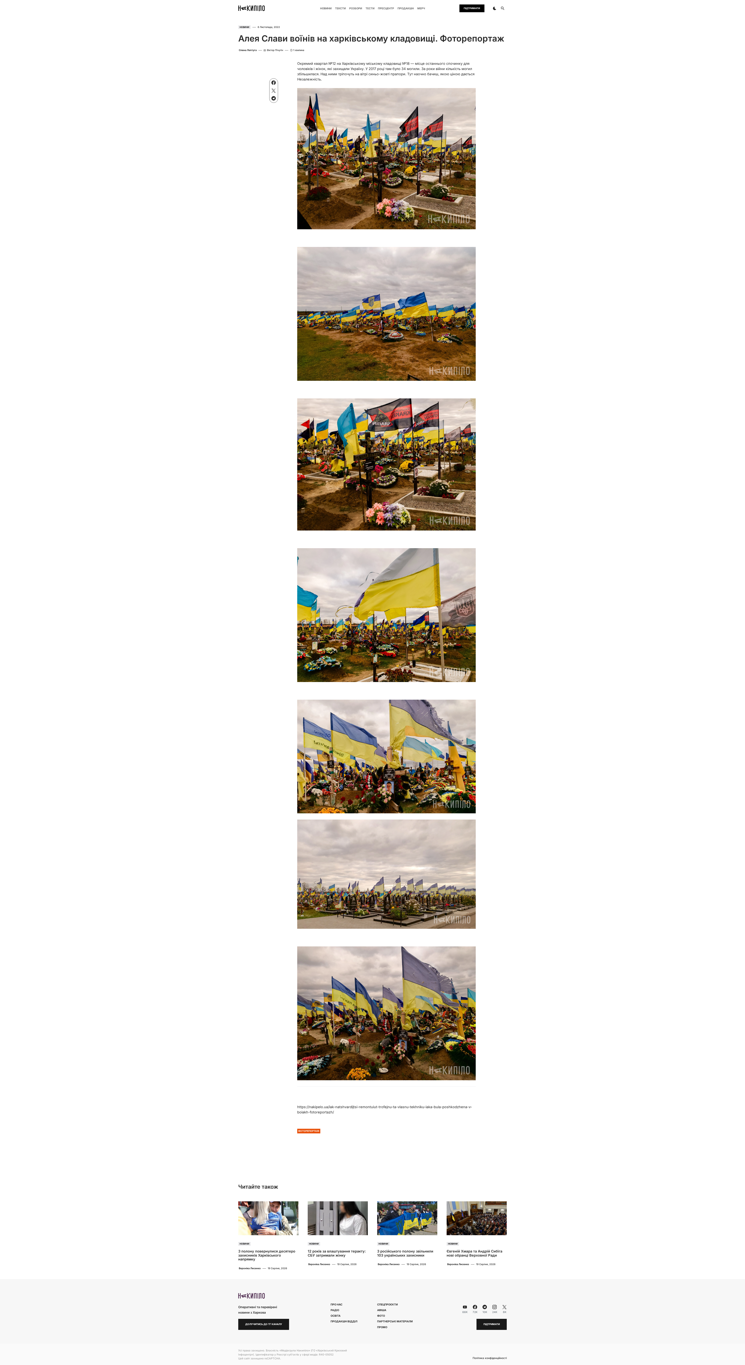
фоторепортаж (308, 1131)
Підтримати (472, 8)
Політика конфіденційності (490, 1358)
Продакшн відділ (344, 1321)
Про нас (336, 1304)
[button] (494, 8)
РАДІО (335, 1310)
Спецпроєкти (387, 1304)
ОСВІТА (335, 1315)
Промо (382, 1327)
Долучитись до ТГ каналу (263, 1324)
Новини (244, 27)
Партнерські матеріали (395, 1321)
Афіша (381, 1310)
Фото (381, 1315)
